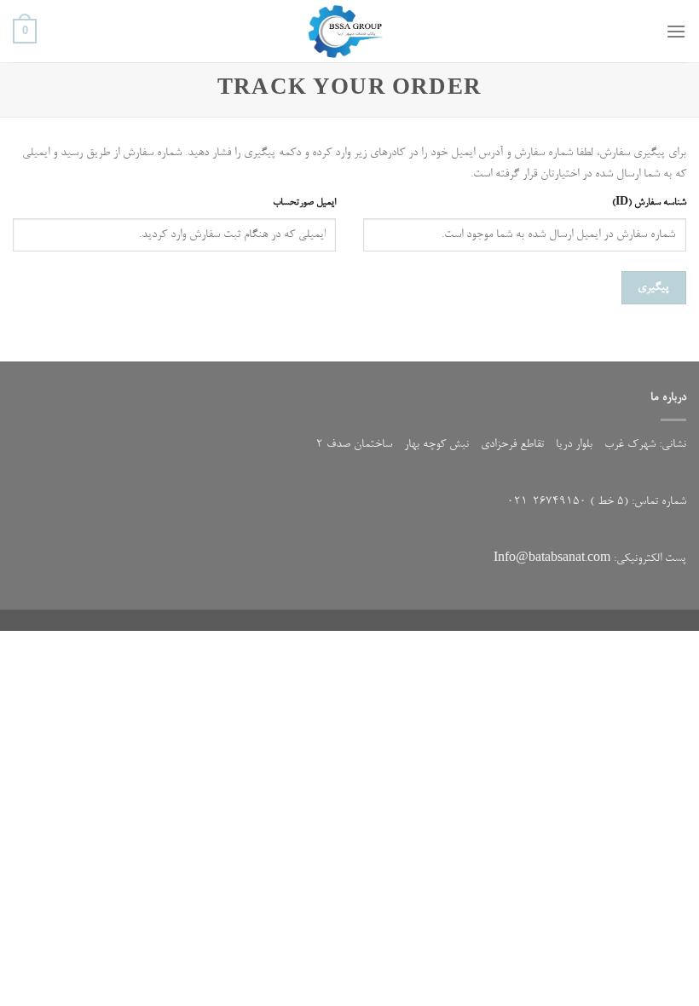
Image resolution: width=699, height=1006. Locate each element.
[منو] (676, 31)
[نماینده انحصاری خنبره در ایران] (349, 31)
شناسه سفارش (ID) (649, 203)
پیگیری (653, 287)
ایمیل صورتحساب (304, 203)
